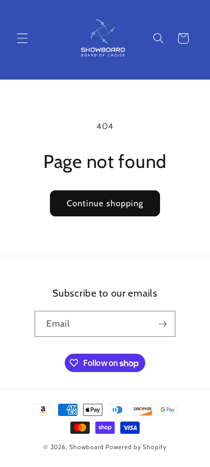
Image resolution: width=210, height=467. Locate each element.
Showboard (86, 447)
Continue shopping (105, 203)
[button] (22, 38)
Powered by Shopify (136, 447)
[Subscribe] (162, 324)
